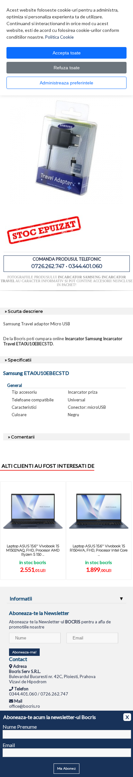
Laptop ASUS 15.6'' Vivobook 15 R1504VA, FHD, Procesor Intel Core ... (99, 550)
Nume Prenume (20, 727)
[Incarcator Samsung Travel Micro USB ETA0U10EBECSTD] (66, 202)
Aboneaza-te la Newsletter (39, 613)
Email (9, 745)
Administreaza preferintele (66, 82)
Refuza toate (67, 67)
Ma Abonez (66, 768)
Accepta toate (67, 52)
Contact (18, 659)
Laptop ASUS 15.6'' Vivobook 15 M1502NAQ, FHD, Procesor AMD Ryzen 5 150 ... (32, 550)
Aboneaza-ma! (24, 652)
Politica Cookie (59, 37)
